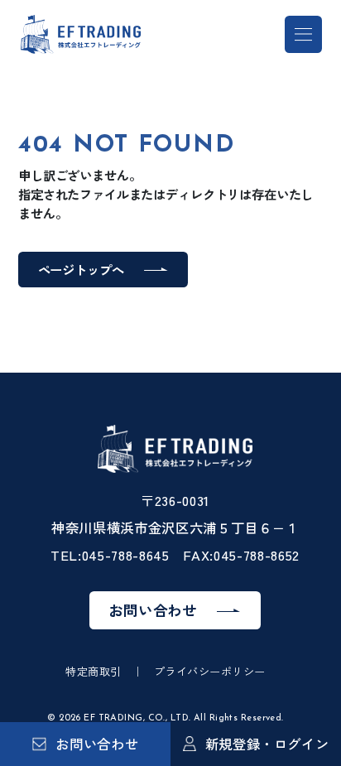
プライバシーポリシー (210, 671)
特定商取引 (93, 671)
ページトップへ (81, 269)
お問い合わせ (152, 610)
